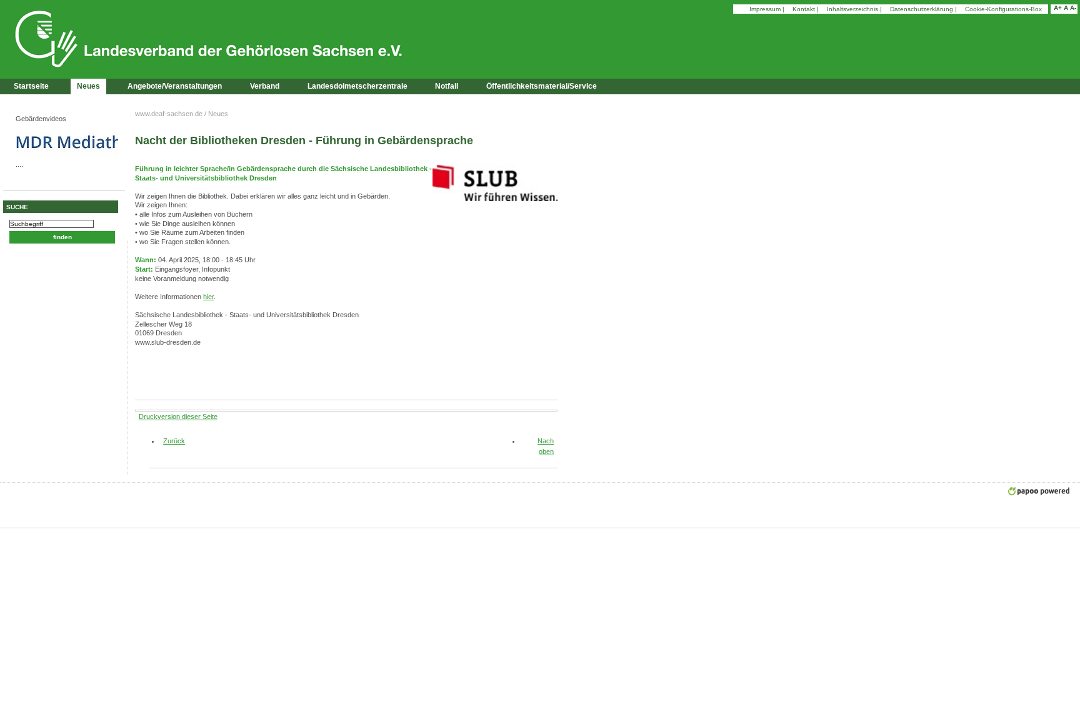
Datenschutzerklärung (921, 9)
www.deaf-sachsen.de (168, 113)
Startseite (31, 86)
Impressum (765, 9)
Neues (88, 86)
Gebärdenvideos (41, 118)
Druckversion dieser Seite (178, 416)
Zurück (169, 441)
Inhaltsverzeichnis (852, 9)
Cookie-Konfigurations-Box (1003, 9)
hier (208, 296)
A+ (1058, 7)
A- (1073, 7)
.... (19, 164)
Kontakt (803, 9)
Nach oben (546, 446)
